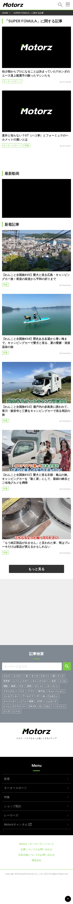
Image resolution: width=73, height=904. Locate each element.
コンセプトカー (11, 696)
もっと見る (36, 569)
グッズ (6, 711)
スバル (62, 681)
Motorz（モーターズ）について (36, 843)
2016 (39, 701)
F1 (38, 696)
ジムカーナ (51, 701)
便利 (29, 686)
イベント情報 (26, 701)
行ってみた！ (46, 706)
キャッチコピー (40, 681)
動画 (13, 686)
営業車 (6, 681)
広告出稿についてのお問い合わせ (36, 854)
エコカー (17, 675)
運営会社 (36, 860)
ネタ (21, 686)
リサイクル (8, 691)
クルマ (6, 675)
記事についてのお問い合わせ (36, 849)
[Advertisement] (36, 613)
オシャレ (39, 686)
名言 (54, 681)
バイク (21, 691)
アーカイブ (27, 696)
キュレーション (56, 691)
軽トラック (58, 675)
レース (16, 711)
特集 (27, 145)
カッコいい (52, 686)
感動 (5, 686)
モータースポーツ (12, 81)
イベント (60, 706)
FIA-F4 (32, 706)
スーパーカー (10, 701)
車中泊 (41, 691)
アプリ (31, 691)
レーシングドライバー (14, 706)
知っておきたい (50, 696)
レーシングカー (21, 681)
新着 (7, 778)
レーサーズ (11, 815)
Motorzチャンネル (16, 824)
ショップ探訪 (12, 806)
